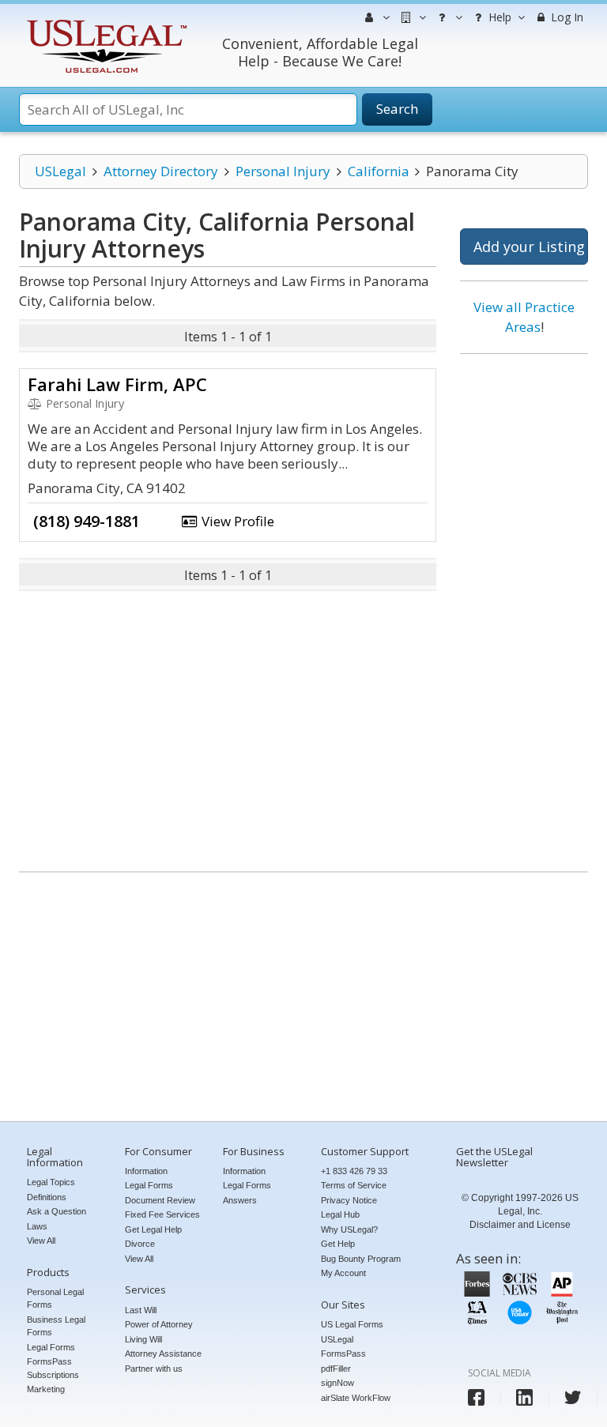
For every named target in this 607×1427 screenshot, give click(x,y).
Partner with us (154, 1368)
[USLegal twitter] (572, 1397)
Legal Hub (340, 1214)
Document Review (160, 1200)
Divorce (140, 1243)
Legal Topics (51, 1182)
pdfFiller (336, 1368)
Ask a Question (56, 1211)
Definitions (46, 1197)
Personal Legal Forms (55, 1298)
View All (41, 1240)
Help (498, 16)
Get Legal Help (153, 1229)
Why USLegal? (349, 1229)
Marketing (46, 1389)
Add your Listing (529, 246)
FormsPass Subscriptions (53, 1368)
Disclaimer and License (520, 1224)
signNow (337, 1382)
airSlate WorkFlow (355, 1398)
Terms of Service (353, 1185)
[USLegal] (104, 22)
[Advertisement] (524, 607)
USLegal (60, 171)
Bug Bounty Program (361, 1258)
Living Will (143, 1339)
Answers (240, 1200)
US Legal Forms (352, 1324)
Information (146, 1171)
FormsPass (343, 1353)
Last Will (140, 1310)
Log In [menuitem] (565, 16)
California (378, 171)
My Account (343, 1273)
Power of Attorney (159, 1324)
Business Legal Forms (56, 1326)
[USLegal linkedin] (524, 1397)
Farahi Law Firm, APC (117, 384)
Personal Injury (283, 171)
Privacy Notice (349, 1200)
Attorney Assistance (163, 1353)
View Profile (236, 521)
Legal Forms (51, 1347)
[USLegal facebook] (476, 1397)
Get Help (338, 1243)
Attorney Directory (161, 171)
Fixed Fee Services (162, 1214)
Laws (37, 1226)
